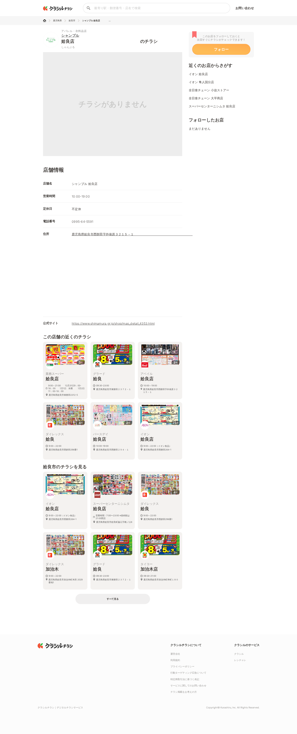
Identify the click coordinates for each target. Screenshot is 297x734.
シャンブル (70, 35)
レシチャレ (240, 660)
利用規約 (175, 660)
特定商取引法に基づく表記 (184, 679)
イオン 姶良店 (198, 74)
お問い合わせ (244, 8)
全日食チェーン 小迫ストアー (209, 90)
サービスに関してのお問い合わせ (188, 685)
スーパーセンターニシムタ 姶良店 (212, 106)
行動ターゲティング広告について (188, 672)
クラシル (239, 653)
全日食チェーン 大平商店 (206, 98)
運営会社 (175, 653)
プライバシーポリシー (182, 666)
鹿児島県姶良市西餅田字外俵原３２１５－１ (132, 234)
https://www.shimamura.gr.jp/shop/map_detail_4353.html (113, 323)
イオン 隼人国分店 (201, 82)
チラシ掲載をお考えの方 (183, 691)
